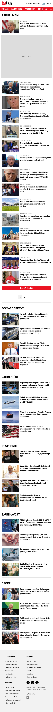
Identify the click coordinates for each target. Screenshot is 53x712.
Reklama (29, 656)
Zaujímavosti (11, 514)
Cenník (28, 671)
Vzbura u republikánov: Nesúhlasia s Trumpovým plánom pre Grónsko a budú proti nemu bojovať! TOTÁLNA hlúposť (34, 175)
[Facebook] (28, 683)
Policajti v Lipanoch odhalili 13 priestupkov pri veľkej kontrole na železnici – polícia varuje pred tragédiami (33, 361)
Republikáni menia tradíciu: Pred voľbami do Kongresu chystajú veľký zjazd (34, 25)
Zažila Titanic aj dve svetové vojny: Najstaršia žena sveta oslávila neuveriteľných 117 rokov (33, 566)
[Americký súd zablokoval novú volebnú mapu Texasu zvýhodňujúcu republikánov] (10, 219)
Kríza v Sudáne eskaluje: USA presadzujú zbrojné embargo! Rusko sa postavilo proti (35, 428)
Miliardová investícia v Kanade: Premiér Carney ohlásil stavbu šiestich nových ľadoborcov (35, 414)
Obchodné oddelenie (12, 694)
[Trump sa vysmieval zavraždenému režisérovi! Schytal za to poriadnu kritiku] (10, 190)
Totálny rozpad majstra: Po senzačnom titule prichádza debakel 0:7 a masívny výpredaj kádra (35, 635)
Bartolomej (36, 3)
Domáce (5, 9)
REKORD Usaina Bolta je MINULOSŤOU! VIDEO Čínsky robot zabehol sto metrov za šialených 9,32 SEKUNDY (35, 522)
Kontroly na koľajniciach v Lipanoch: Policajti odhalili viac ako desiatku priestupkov (34, 316)
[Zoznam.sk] (30, 694)
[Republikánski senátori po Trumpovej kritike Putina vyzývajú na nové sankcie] (10, 263)
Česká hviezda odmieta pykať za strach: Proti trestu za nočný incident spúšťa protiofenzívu (35, 591)
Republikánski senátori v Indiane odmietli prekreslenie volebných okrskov (32, 203)
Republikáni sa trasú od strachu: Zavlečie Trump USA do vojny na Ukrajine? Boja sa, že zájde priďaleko (34, 247)
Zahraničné (16, 9)
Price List (29, 674)
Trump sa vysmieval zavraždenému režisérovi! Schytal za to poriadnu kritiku (33, 189)
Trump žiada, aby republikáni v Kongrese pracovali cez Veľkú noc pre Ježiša (34, 145)
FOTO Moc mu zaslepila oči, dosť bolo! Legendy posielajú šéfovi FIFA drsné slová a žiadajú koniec (35, 605)
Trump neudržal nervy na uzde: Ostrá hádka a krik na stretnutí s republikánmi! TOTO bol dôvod (34, 86)
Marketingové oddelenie (13, 700)
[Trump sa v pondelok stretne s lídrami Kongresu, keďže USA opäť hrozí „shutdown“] (10, 233)
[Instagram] (32, 683)
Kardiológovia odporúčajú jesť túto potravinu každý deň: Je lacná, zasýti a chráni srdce (35, 537)
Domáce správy (13, 308)
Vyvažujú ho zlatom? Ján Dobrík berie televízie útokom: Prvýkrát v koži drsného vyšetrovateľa (35, 483)
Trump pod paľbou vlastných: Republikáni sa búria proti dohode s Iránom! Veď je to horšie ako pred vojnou (34, 102)
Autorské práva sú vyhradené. (36, 689)
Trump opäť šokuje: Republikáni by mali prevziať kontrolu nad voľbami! (35, 158)
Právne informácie (11, 662)
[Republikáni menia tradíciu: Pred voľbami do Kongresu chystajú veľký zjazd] (10, 26)
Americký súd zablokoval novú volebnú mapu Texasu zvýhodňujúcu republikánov (35, 218)
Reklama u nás (31, 662)
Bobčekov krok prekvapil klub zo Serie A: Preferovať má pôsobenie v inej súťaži (35, 620)
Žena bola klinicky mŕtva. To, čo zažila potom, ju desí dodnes (34, 550)
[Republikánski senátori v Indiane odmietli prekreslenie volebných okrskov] (10, 204)
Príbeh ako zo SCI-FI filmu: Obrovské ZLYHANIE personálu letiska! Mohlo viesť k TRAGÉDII (34, 399)
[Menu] (50, 9)
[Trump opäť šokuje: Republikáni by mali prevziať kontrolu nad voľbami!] (10, 160)
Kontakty (8, 682)
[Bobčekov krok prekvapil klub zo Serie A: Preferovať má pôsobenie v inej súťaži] (10, 623)
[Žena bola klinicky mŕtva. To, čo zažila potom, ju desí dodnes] (10, 554)
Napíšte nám (9, 674)
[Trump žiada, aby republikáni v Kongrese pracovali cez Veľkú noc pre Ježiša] (10, 146)
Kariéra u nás (9, 671)
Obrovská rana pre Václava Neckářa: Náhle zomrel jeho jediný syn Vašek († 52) (35, 453)
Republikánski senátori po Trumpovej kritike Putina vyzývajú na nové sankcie (35, 261)
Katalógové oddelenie (12, 697)
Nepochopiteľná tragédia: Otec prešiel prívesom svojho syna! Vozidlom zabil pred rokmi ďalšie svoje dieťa (35, 385)
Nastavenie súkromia (12, 668)
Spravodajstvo (9, 688)
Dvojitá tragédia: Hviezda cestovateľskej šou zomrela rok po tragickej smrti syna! (33, 497)
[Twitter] (37, 683)
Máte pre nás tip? (10, 703)
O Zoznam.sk (10, 656)
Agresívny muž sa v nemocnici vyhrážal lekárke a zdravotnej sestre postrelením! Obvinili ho (35, 330)
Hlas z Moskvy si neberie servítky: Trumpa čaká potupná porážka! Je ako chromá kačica (34, 116)
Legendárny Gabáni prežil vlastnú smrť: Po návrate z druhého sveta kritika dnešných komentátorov (35, 468)
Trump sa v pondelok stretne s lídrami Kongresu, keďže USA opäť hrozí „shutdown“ (34, 233)
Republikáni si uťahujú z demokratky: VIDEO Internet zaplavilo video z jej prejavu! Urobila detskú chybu (34, 130)
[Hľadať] (45, 9)
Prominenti (30, 9)
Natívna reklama (31, 677)
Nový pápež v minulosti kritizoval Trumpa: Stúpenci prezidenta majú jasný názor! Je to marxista (33, 276)
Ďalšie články (26, 288)
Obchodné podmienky (33, 668)
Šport (41, 9)
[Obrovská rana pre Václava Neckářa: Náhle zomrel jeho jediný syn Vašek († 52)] (10, 456)
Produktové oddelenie (12, 691)
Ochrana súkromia (11, 665)
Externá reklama (31, 665)
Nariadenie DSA (10, 677)
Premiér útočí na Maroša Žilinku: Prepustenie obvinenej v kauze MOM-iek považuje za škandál (34, 345)
